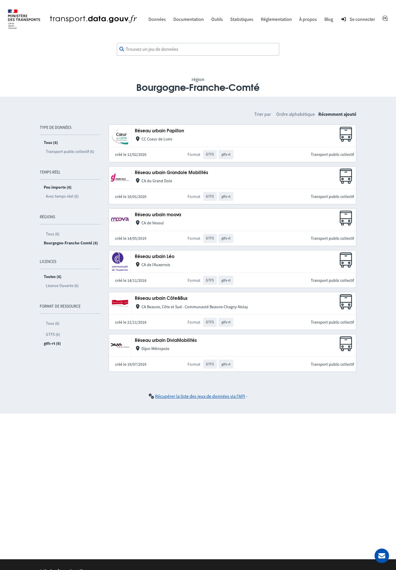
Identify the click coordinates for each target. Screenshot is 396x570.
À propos (308, 19)
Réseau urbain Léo (155, 257)
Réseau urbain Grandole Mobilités (171, 173)
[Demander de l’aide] (382, 556)
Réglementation (276, 19)
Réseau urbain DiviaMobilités (166, 340)
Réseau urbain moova (158, 215)
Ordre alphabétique (295, 114)
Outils (217, 19)
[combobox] (198, 49)
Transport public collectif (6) (70, 151)
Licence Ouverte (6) (62, 285)
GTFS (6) (53, 334)
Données (157, 19)
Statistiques (241, 19)
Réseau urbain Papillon (159, 131)
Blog (328, 19)
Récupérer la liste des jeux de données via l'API (200, 396)
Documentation (188, 19)
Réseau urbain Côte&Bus (161, 298)
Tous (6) (52, 234)
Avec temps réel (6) (62, 196)
